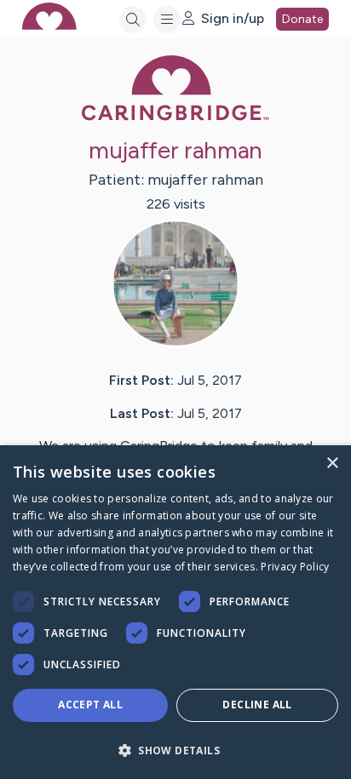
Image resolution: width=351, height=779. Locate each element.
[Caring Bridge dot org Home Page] (175, 117)
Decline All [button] (256, 704)
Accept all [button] (90, 704)
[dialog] (175, 612)
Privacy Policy (295, 566)
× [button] (331, 463)
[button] (175, 749)
